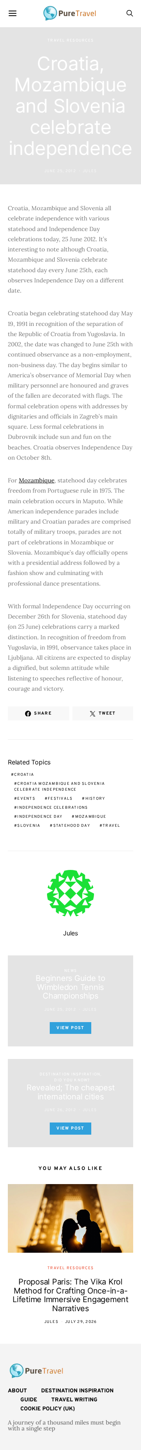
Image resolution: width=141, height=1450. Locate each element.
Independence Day (39, 816)
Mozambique (36, 480)
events (26, 798)
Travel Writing (74, 1400)
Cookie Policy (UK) (47, 1409)
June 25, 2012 (60, 171)
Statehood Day (71, 825)
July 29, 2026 (81, 1321)
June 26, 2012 (60, 1110)
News (70, 970)
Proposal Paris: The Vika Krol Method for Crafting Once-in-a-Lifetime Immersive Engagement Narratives (70, 1295)
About (17, 1391)
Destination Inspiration (70, 1074)
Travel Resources (70, 40)
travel (112, 825)
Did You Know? (72, 1080)
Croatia (24, 774)
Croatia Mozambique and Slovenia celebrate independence (59, 786)
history (95, 798)
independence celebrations (52, 807)
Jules (90, 171)
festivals (60, 798)
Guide (28, 1400)
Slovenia (28, 825)
